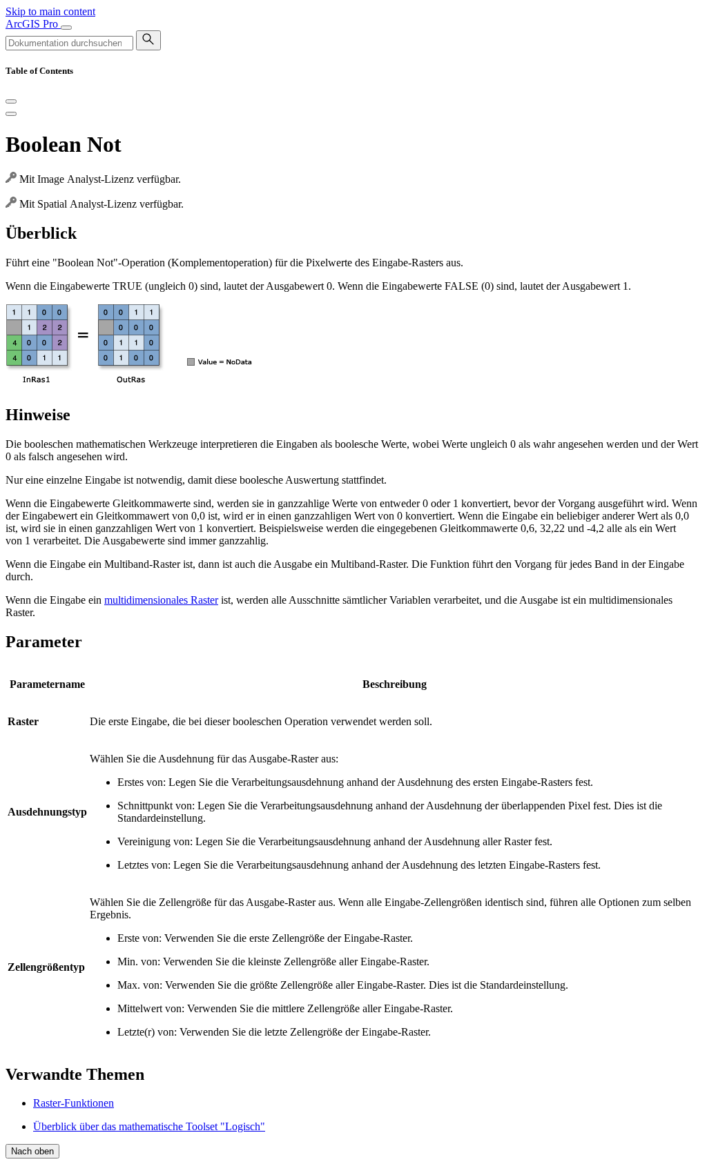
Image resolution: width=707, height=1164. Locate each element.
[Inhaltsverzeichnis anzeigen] (11, 114)
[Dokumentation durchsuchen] (148, 40)
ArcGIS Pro (33, 24)
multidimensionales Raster (161, 600)
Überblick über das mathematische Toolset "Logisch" (149, 1126)
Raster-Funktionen (73, 1103)
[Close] (11, 101)
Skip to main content (50, 11)
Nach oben (32, 1151)
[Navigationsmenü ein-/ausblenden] (66, 28)
